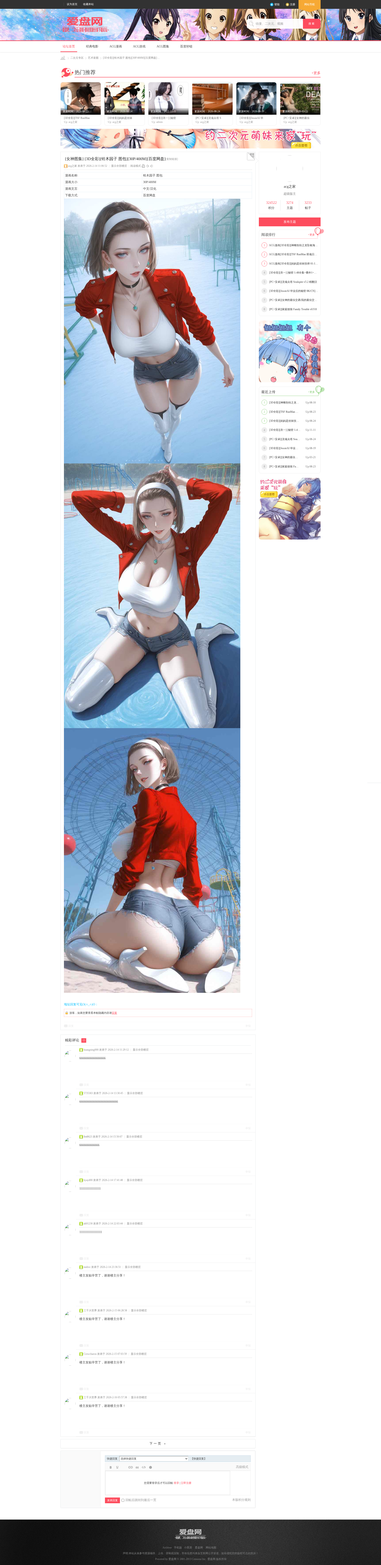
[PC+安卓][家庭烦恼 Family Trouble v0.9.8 (290, 309)
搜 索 (311, 23)
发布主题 (290, 221)
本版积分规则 (241, 1499)
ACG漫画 (115, 46)
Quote (137, 1467)
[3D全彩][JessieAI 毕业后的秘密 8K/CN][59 (291, 290)
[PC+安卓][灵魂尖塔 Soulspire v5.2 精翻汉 (290, 281)
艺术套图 (93, 57)
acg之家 (72, 165)
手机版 (178, 1547)
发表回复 (112, 1500)
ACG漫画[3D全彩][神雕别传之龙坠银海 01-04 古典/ (291, 245)
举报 (248, 1025)
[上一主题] (147, 165)
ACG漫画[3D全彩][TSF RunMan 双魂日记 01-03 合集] (291, 254)
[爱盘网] (84, 32)
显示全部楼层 (119, 165)
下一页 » (158, 1443)
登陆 (277, 4)
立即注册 (186, 1482)
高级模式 (242, 1467)
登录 (176, 1482)
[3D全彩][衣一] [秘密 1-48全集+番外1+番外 (291, 272)
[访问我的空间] (289, 180)
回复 (114, 1012)
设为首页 (72, 4)
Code (144, 1467)
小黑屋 (188, 1547)
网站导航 (309, 4)
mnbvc (87, 1267)
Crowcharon (90, 1353)
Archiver (167, 1547)
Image (124, 1467)
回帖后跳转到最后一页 (140, 1500)
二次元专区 (77, 57)
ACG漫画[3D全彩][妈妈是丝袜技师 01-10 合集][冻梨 (291, 263)
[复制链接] (172, 159)
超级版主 (290, 193)
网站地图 (211, 1547)
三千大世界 (90, 1310)
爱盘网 (63, 58)
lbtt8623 (88, 1136)
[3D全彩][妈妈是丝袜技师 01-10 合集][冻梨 (291, 420)
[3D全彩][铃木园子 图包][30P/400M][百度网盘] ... (131, 57)
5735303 (88, 1093)
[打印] (143, 165)
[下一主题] (151, 165)
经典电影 (92, 46)
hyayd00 (88, 1180)
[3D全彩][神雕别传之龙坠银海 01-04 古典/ (291, 402)
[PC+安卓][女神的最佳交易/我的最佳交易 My (291, 300)
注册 (292, 4)
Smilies (150, 1467)
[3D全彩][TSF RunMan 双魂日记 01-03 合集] (291, 411)
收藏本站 (88, 4)
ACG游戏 (139, 46)
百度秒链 (186, 46)
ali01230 (88, 1223)
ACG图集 (163, 46)
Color (117, 1467)
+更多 (316, 73)
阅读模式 (135, 165)
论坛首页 (69, 46)
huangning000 (91, 1049)
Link (130, 1467)
